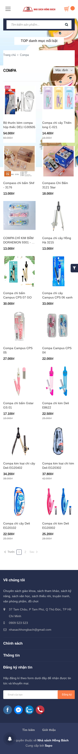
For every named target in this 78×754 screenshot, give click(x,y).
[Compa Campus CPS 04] (58, 326)
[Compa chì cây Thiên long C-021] (58, 101)
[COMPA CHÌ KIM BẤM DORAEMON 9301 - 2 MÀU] (19, 216)
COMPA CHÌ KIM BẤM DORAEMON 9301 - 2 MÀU (18, 240)
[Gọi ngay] (40, 709)
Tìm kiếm (28, 730)
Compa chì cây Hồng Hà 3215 (56, 240)
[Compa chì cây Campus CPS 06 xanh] (58, 271)
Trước (11, 551)
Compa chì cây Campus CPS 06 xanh (57, 295)
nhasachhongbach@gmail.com (30, 629)
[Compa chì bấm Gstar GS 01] (19, 381)
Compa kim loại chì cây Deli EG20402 (19, 465)
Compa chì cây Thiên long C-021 (57, 125)
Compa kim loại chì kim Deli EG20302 (58, 465)
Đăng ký (67, 694)
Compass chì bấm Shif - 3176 (18, 185)
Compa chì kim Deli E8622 (55, 405)
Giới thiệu (49, 730)
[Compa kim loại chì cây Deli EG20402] (19, 441)
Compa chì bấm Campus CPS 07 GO (17, 295)
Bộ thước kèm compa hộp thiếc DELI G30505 (19, 125)
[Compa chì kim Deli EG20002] (58, 501)
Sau (31, 551)
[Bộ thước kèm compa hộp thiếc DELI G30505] (19, 101)
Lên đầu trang (38, 746)
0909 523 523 (18, 623)
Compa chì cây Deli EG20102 (16, 525)
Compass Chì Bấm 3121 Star (55, 185)
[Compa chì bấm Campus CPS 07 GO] (19, 271)
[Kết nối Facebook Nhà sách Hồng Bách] (7, 709)
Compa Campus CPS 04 (57, 350)
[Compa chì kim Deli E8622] (58, 381)
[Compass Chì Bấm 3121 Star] (58, 161)
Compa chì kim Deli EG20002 (55, 525)
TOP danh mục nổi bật (39, 41)
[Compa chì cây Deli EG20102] (19, 501)
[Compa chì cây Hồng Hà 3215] (58, 216)
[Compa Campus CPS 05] (19, 326)
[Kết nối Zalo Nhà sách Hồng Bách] (29, 709)
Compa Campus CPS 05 (17, 350)
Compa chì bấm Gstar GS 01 (18, 405)
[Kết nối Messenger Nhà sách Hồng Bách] (18, 709)
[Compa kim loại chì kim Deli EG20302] (58, 441)
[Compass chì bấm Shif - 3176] (19, 161)
